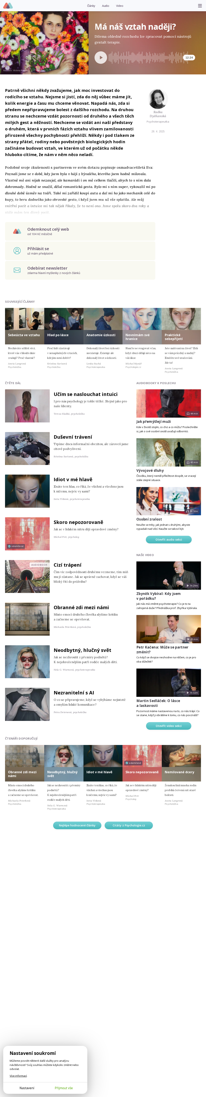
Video (119, 6)
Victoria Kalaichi (20, 70)
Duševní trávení (73, 436)
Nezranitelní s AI (74, 692)
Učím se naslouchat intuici (86, 394)
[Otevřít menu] (200, 5)
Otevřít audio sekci (169, 539)
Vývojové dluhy (150, 470)
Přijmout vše (64, 1088)
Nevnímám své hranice (138, 337)
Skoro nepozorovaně (78, 522)
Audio (105, 6)
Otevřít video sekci (169, 726)
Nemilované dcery (179, 772)
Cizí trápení (67, 564)
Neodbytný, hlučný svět (82, 650)
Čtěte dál (13, 383)
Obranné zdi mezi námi (81, 607)
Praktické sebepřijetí (174, 337)
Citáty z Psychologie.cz (129, 825)
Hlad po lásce (58, 335)
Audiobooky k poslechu (156, 383)
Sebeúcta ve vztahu (24, 335)
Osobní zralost (149, 519)
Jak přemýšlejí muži (153, 421)
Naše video (145, 555)
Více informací (18, 1076)
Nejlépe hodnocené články (77, 825)
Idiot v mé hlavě (73, 479)
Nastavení (27, 1088)
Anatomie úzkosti (101, 335)
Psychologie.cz (8, 6)
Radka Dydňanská (158, 114)
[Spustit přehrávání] (101, 57)
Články (91, 6)
